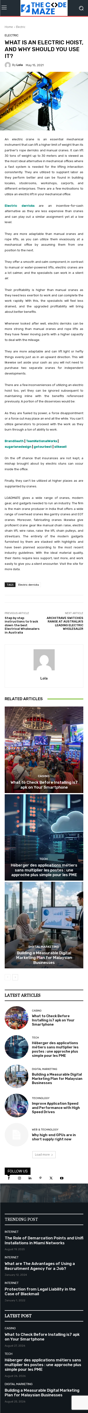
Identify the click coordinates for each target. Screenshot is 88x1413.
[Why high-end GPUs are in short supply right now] (16, 1135)
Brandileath (14, 441)
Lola (19, 64)
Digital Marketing (43, 946)
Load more (42, 1155)
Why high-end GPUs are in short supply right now (54, 1137)
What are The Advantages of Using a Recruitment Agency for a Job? (40, 1266)
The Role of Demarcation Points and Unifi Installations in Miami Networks (44, 1240)
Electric (20, 27)
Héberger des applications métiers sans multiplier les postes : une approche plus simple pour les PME (44, 870)
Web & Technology (45, 1129)
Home (9, 27)
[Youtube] (61, 1178)
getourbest (43, 446)
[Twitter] (51, 1178)
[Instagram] (19, 1178)
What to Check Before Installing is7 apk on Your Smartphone (44, 784)
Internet (12, 1231)
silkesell (60, 446)
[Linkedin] (30, 1178)
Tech (43, 858)
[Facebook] (9, 1178)
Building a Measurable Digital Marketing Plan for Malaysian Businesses (44, 958)
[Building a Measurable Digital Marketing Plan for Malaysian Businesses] (44, 925)
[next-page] (15, 977)
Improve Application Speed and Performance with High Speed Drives (56, 1107)
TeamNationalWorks (41, 441)
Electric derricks (28, 584)
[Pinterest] (40, 1178)
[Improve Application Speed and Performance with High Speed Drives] (16, 1105)
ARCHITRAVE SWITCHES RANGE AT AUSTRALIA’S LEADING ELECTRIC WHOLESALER (65, 623)
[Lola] (8, 65)
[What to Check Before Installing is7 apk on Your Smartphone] (44, 749)
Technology (41, 1098)
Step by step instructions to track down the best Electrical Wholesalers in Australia (22, 625)
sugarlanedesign (18, 446)
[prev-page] (8, 977)
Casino (43, 776)
